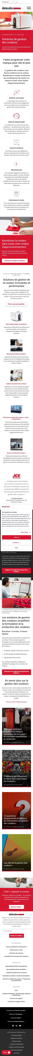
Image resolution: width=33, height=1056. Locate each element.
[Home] (11, 8)
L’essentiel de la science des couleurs (16, 956)
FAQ (16, 990)
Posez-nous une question (16, 304)
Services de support (16, 998)
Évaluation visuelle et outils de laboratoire (16, 976)
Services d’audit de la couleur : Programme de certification (16, 979)
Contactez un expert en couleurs (14, 260)
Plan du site (16, 1053)
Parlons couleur (16, 907)
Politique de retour (16, 1041)
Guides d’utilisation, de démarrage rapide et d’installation (16, 994)
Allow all (16, 537)
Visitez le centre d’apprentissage (16, 702)
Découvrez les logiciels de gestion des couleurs (16, 672)
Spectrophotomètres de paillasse (16, 966)
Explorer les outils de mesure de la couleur (16, 570)
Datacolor (15, 1014)
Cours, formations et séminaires (16, 947)
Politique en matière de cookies (16, 1047)
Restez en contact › (16, 935)
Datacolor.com (16, 1010)
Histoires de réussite (16, 953)
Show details (24, 532)
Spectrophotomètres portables (16, 969)
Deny (16, 547)
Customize (16, 542)
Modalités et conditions (16, 1038)
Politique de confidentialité (16, 1044)
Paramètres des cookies (16, 1050)
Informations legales (16, 1035)
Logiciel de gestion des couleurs (16, 972)
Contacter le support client (16, 1001)
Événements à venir (16, 950)
